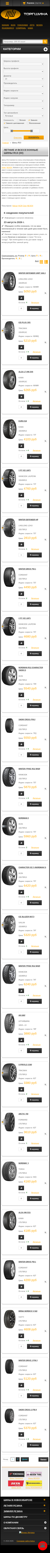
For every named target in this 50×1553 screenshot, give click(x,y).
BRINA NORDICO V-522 (28, 1311)
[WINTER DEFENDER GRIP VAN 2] (9, 281)
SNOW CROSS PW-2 (27, 720)
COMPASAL (21, 28)
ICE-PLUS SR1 (25, 322)
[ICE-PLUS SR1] (9, 330)
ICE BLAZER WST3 (26, 917)
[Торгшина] (25, 14)
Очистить (18, 137)
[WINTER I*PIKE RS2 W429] (9, 777)
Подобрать (33, 137)
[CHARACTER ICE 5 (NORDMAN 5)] (9, 875)
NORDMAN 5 (24, 818)
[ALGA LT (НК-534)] (9, 380)
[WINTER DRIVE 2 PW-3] (9, 1368)
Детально (35, 303)
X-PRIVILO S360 (25, 1065)
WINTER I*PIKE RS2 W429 (29, 769)
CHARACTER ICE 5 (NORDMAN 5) (32, 867)
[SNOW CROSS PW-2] (9, 727)
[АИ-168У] (9, 1023)
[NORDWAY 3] (9, 1171)
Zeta (32, 25)
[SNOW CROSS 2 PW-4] (9, 1418)
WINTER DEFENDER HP (28, 520)
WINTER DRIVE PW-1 (27, 569)
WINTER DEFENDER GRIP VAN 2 (32, 273)
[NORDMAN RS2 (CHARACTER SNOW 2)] (9, 676)
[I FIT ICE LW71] (9, 478)
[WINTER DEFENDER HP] (9, 528)
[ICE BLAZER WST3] (9, 925)
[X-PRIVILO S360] (9, 1073)
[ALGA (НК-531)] (9, 1220)
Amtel (4, 167)
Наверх (43, 1459)
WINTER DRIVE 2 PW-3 (28, 1360)
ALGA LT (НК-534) (26, 372)
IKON (13, 25)
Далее (24, 1459)
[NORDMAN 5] (9, 826)
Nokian (5, 25)
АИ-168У (22, 1015)
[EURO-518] (9, 429)
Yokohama (22, 25)
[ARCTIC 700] (9, 1122)
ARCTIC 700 (23, 1114)
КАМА (30, 28)
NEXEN (39, 25)
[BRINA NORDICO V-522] (9, 1319)
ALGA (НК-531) (25, 1213)
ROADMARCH (8, 28)
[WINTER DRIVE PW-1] (9, 577)
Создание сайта (26, 1541)
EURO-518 (23, 421)
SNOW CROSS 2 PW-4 (28, 1410)
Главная (5, 143)
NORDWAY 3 (24, 1163)
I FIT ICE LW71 (25, 470)
